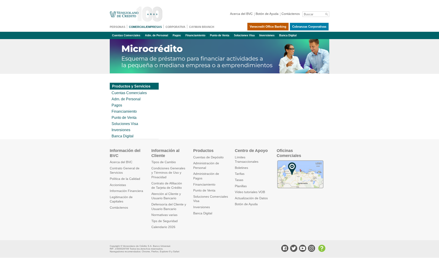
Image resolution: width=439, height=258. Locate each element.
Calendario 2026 (163, 227)
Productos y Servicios (131, 86)
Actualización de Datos (251, 198)
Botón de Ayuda (246, 204)
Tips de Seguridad (164, 221)
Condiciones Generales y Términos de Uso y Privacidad (168, 172)
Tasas (239, 180)
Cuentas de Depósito (208, 157)
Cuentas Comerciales (126, 35)
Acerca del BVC (121, 162)
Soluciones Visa (244, 35)
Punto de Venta (219, 35)
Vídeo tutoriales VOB (250, 192)
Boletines (241, 168)
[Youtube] (302, 249)
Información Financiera (126, 191)
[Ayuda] (321, 249)
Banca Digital (288, 35)
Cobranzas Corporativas (309, 26)
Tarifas (239, 174)
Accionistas (118, 185)
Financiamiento (195, 35)
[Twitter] (293, 249)
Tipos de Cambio (163, 162)
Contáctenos (119, 207)
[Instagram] (311, 249)
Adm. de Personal (156, 35)
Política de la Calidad (125, 179)
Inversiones (267, 35)
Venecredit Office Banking (268, 26)
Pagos (177, 35)
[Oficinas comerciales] (300, 187)
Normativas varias (164, 215)
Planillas (241, 186)
